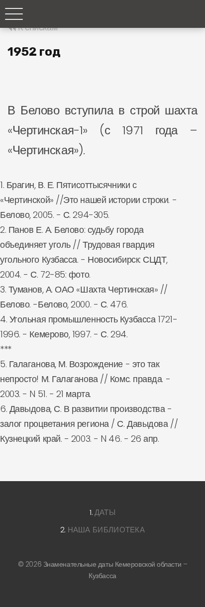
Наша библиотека (106, 529)
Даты (105, 512)
